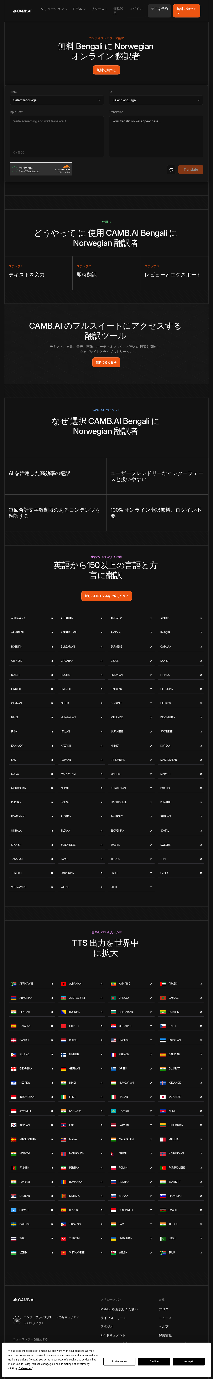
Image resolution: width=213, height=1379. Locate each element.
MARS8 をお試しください (119, 1309)
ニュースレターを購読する (30, 1339)
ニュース (165, 1318)
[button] (53, 9)
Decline (154, 1361)
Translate (191, 169)
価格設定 (118, 11)
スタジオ (107, 1326)
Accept (188, 1361)
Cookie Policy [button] (22, 1364)
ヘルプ (163, 1326)
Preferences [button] (25, 1368)
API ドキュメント (113, 1335)
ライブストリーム (113, 1318)
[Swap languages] (171, 169)
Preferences (119, 1361)
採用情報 (165, 1335)
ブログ (163, 1309)
